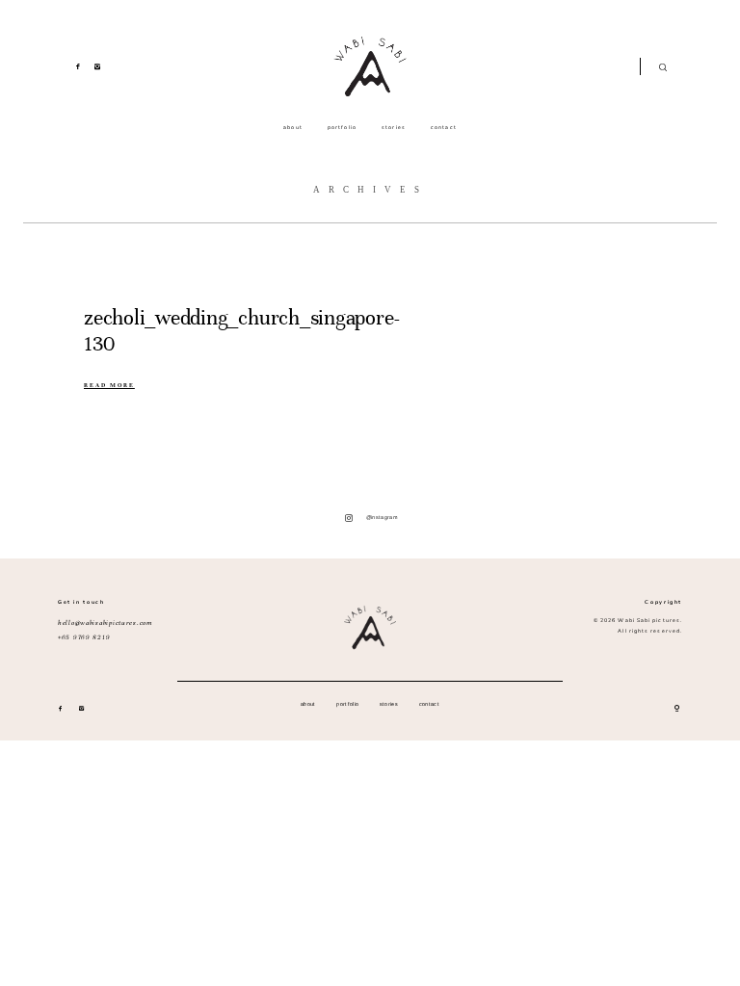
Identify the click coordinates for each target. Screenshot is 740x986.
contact (444, 127)
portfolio (342, 127)
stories (394, 127)
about (292, 127)
